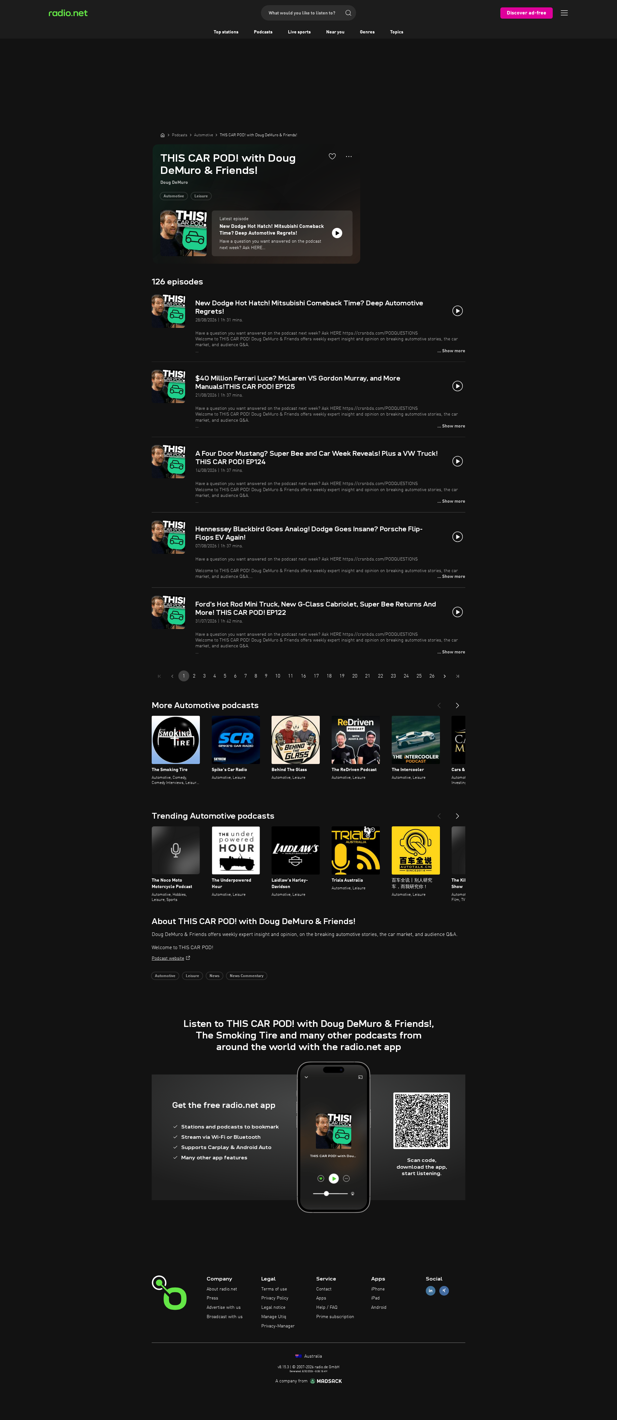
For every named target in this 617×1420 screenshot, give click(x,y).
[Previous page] (172, 676)
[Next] (457, 703)
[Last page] (457, 676)
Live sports (299, 32)
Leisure (201, 196)
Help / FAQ (326, 1307)
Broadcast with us (225, 1317)
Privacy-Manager (278, 1326)
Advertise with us (224, 1307)
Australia (312, 1356)
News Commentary (247, 976)
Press (212, 1298)
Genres (367, 32)
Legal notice (273, 1307)
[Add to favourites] (332, 156)
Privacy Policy (274, 1298)
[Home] (162, 135)
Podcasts (263, 32)
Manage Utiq (273, 1317)
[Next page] (445, 676)
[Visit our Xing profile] (444, 1290)
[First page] (159, 676)
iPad (375, 1298)
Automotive (174, 196)
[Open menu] (564, 13)
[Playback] (337, 233)
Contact (324, 1289)
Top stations (226, 32)
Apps (321, 1298)
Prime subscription (335, 1317)
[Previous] (439, 703)
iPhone (378, 1289)
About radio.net (222, 1289)
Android (379, 1307)
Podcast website (168, 958)
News (214, 976)
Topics (396, 32)
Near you (335, 32)
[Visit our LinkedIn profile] (430, 1290)
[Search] (348, 13)
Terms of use (274, 1289)
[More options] (349, 156)
